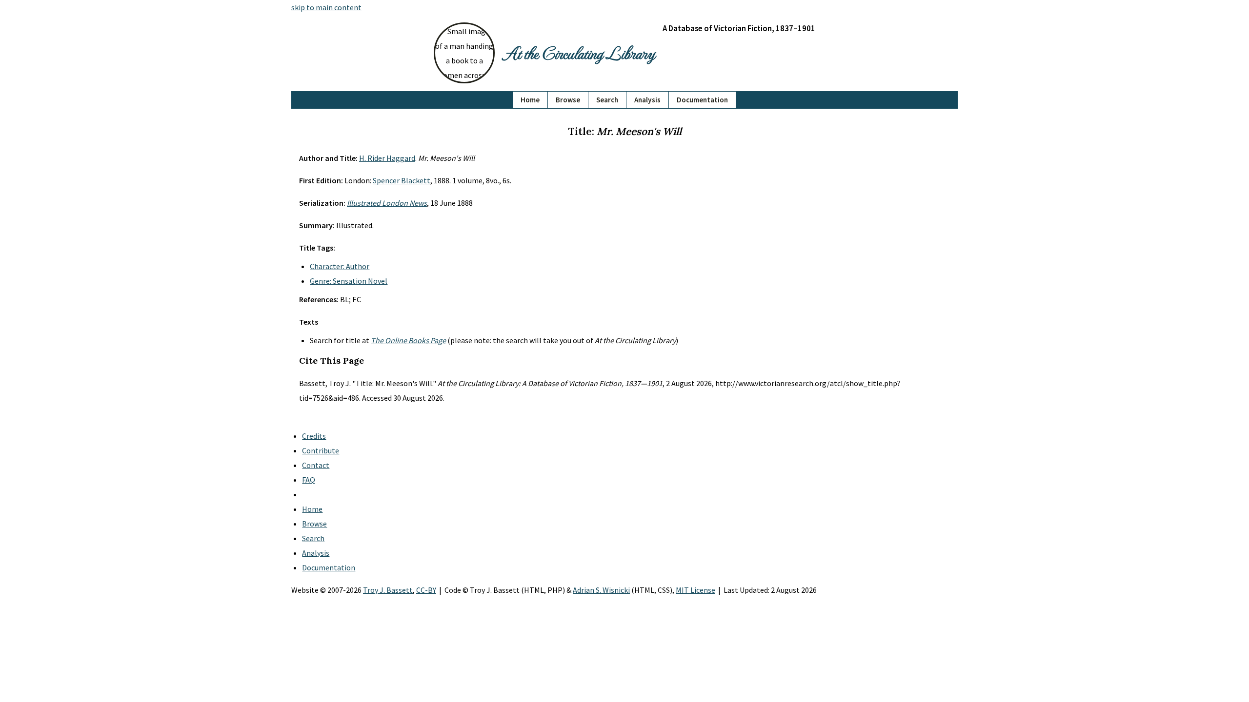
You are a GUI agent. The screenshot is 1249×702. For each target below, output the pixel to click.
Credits (314, 436)
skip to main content (326, 7)
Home (530, 99)
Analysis (647, 99)
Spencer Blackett (401, 180)
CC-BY (426, 590)
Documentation (702, 99)
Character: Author (339, 266)
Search (607, 99)
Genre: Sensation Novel (348, 281)
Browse (568, 99)
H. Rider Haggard (387, 158)
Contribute (320, 450)
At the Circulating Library (579, 53)
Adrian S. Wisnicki (601, 590)
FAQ (308, 480)
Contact (315, 465)
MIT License (695, 590)
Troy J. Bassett (388, 590)
